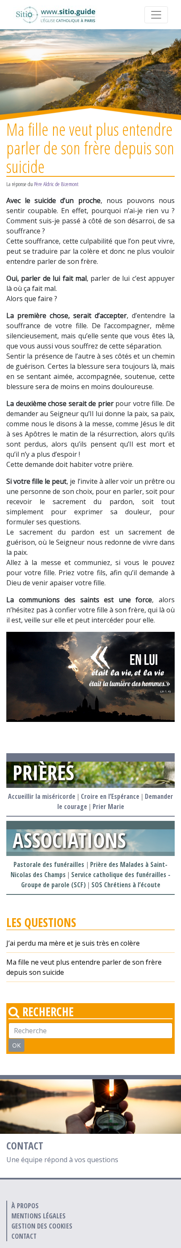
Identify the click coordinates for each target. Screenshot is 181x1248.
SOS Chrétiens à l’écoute (125, 884)
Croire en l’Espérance (110, 796)
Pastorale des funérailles (49, 864)
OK (16, 1045)
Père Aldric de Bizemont (56, 184)
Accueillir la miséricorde (41, 796)
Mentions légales (38, 1216)
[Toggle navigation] (156, 14)
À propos (25, 1205)
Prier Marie (108, 806)
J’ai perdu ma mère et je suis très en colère (73, 943)
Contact (24, 1236)
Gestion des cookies (41, 1226)
